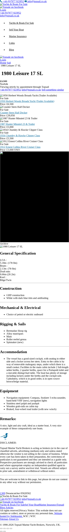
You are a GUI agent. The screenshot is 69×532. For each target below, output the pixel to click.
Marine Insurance (18, 36)
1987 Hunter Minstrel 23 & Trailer (17, 124)
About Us (14, 519)
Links (12, 43)
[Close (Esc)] (11, 528)
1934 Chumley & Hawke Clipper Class (20, 135)
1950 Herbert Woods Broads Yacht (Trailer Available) (27, 101)
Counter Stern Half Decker (13, 112)
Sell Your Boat (16, 29)
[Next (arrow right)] (4, 531)
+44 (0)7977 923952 (13, 1)
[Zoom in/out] (1, 528)
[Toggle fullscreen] (4, 528)
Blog (11, 49)
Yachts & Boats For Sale (21, 23)
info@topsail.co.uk (37, 1)
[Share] (7, 528)
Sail (9, 62)
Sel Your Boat (32, 504)
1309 (2, 493)
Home (3, 62)
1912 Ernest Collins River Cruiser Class (20, 147)
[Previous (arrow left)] (1, 531)
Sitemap (4, 519)
